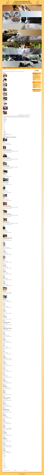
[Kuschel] (4, 431)
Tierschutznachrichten (35, 74)
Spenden (34, 83)
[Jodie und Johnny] (5, 211)
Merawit (5, 386)
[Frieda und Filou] (4, 396)
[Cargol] (4, 250)
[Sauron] (4, 227)
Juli (4, 198)
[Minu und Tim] (4, 408)
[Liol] (3, 350)
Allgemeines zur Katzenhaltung (36, 77)
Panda (4, 271)
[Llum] (4, 373)
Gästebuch (28, 67)
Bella (4, 190)
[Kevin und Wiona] (5, 203)
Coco (4, 444)
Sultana (4, 438)
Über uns (23, 67)
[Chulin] (5, 288)
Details (4, 145)
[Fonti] (4, 367)
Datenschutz (15, 470)
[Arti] (4, 344)
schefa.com (23, 474)
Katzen (4, 299)
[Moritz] (5, 171)
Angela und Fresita (7, 328)
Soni (4, 305)
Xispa (4, 339)
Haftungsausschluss (25, 470)
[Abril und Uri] (5, 179)
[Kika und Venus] (4, 321)
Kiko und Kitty (6, 166)
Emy (4, 141)
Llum (4, 374)
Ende (4, 132)
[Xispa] (4, 338)
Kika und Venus (6, 322)
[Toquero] (4, 315)
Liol (4, 351)
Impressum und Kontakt (6, 470)
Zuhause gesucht (10, 67)
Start (4, 121)
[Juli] (5, 195)
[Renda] (4, 264)
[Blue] (4, 257)
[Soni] (4, 303)
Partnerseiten (34, 78)
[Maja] (4, 425)
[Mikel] (4, 243)
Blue (4, 259)
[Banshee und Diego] (5, 235)
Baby (4, 277)
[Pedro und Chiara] (4, 147)
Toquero (5, 316)
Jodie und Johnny (7, 214)
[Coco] (4, 443)
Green (4, 403)
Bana (4, 283)
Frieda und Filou (6, 398)
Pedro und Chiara (7, 150)
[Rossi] (4, 309)
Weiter (5, 465)
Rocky (4, 415)
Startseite (4, 67)
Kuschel (5, 432)
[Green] (4, 402)
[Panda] (4, 270)
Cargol (4, 251)
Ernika (4, 363)
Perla (4, 334)
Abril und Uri (6, 182)
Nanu (4, 450)
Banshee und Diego (7, 238)
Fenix (4, 421)
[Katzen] (5, 296)
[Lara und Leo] (5, 219)
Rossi (4, 310)
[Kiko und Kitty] (5, 163)
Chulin (4, 291)
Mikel (4, 246)
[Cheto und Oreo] (5, 155)
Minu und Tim (6, 409)
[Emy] (5, 139)
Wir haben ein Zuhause (17, 67)
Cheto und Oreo (6, 157)
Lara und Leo (6, 222)
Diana (4, 380)
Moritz (4, 173)
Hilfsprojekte (34, 87)
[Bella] (4, 187)
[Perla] (4, 332)
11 (4, 128)
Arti (3, 345)
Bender (4, 357)
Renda (4, 265)
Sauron (4, 230)
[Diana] (4, 379)
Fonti (4, 368)
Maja (4, 427)
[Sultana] (4, 437)
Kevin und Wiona (7, 206)
